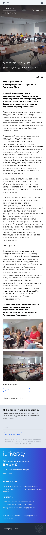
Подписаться (14, 434)
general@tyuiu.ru (27, 508)
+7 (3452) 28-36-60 (23, 505)
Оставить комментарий (17, 390)
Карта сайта (7, 473)
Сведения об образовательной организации (21, 486)
